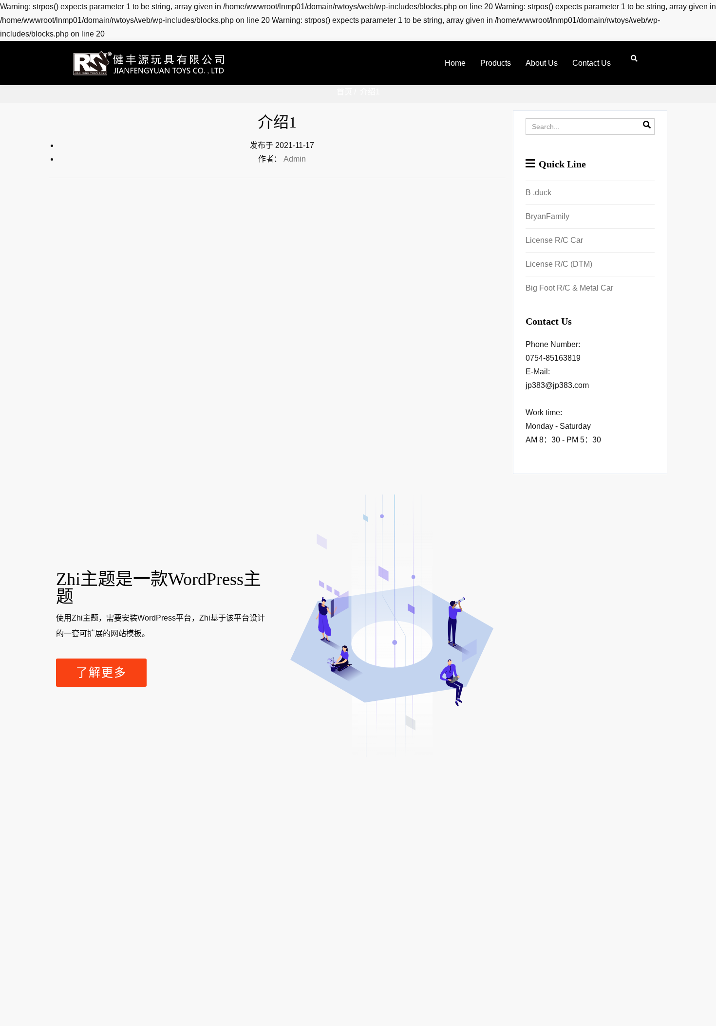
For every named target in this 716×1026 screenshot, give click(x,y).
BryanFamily (547, 216)
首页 (344, 92)
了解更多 (101, 672)
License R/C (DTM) (559, 264)
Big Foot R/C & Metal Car (569, 288)
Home (455, 63)
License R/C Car (554, 240)
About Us (542, 63)
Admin (294, 159)
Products (495, 63)
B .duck (538, 192)
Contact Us (591, 63)
